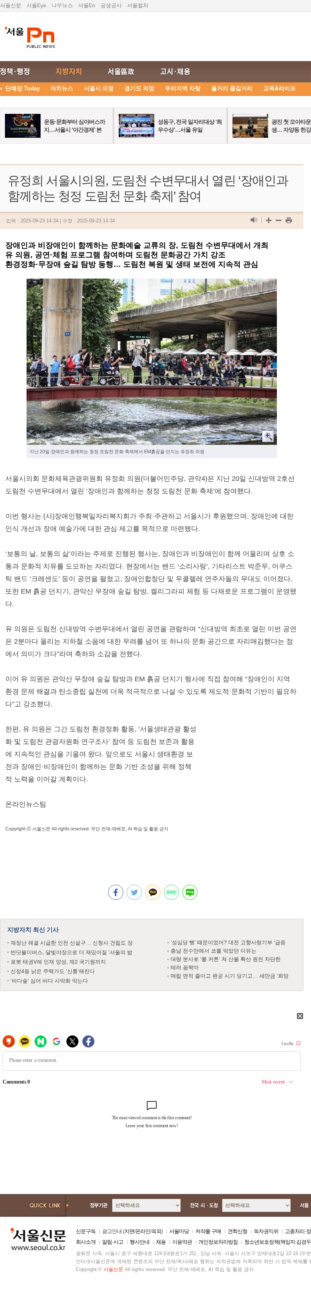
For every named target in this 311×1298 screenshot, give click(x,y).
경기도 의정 (139, 88)
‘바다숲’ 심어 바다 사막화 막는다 (49, 981)
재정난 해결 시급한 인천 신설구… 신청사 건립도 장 (72, 943)
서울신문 (10, 5)
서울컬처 (137, 5)
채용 (161, 1242)
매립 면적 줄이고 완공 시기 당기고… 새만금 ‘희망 (230, 976)
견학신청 (237, 1231)
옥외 (156, 1231)
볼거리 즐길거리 (232, 88)
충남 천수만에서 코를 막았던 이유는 (213, 951)
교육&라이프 (279, 88)
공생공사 (111, 5)
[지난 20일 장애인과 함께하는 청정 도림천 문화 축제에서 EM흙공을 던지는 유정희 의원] (152, 284)
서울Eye (36, 5)
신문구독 (86, 1231)
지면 (129, 1231)
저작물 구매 (208, 1231)
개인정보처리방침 (218, 1242)
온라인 (142, 1231)
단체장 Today (22, 88)
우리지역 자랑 (183, 88)
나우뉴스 (62, 5)
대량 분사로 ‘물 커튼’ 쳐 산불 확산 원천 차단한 (226, 959)
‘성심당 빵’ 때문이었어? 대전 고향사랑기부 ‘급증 (228, 942)
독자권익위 (266, 1231)
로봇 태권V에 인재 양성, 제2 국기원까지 (58, 962)
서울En (86, 5)
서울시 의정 (99, 88)
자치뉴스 (61, 88)
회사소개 (86, 1242)
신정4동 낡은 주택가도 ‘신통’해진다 (53, 971)
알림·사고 (112, 1242)
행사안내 (139, 1242)
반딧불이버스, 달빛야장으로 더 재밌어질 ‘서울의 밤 (71, 952)
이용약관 (182, 1242)
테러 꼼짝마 (185, 967)
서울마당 (179, 1231)
